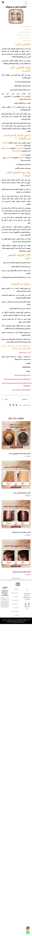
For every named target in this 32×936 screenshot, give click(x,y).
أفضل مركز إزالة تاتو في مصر (21, 492)
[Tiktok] (26, 606)
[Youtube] (26, 604)
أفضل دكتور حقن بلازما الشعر (21, 571)
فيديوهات (15, 607)
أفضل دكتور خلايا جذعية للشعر (21, 532)
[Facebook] (28, 604)
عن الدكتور (15, 604)
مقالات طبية (14, 611)
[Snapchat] (27, 608)
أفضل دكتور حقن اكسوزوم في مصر (19, 453)
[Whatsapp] (28, 932)
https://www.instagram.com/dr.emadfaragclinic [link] (17, 379)
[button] (3, 2)
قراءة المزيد (27, 456)
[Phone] (28, 928)
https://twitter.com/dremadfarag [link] (21, 390)
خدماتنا (16, 596)
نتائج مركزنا (15, 600)
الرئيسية (16, 589)
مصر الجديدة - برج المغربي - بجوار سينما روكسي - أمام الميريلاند (4, 593)
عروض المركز (14, 593)
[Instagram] (28, 606)
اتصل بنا (16, 615)
